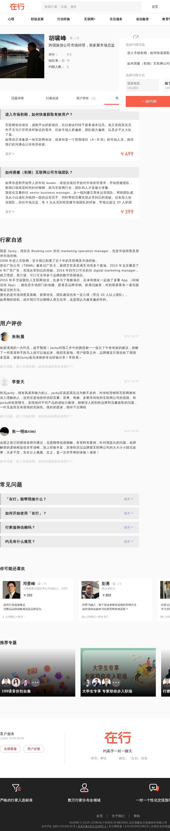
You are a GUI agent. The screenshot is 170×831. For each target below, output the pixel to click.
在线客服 (10, 749)
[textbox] (91, 6)
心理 (11, 19)
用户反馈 (33, 749)
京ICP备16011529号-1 (92, 826)
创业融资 (142, 19)
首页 (155, 6)
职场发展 (37, 19)
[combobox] (91, 6)
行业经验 (63, 19)
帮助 (137, 816)
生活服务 (116, 19)
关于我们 (118, 816)
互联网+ (90, 19)
